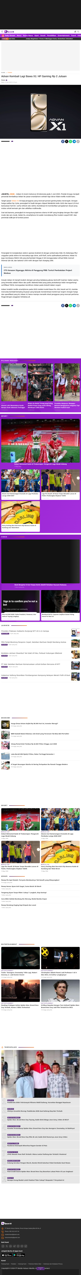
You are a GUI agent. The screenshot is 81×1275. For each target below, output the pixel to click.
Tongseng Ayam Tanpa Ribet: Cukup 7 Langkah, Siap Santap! (24, 893)
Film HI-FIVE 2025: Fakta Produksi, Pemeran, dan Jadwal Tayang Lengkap (19, 616)
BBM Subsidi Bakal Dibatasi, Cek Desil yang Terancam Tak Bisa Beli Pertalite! (40, 734)
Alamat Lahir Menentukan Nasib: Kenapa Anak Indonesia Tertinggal (13, 407)
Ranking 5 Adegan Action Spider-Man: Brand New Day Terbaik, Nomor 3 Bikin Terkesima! (20, 1006)
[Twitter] (66, 141)
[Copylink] (78, 141)
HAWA (3, 72)
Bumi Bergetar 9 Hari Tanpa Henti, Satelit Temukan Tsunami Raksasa (40, 585)
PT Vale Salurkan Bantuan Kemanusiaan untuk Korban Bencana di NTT (30, 664)
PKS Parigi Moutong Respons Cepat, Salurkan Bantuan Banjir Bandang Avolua (33, 642)
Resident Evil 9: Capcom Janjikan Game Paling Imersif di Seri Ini (58, 616)
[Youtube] (22, 1246)
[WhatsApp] (70, 141)
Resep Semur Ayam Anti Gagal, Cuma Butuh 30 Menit (21, 886)
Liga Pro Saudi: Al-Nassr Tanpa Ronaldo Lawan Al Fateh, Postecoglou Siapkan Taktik (59, 495)
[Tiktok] (25, 1246)
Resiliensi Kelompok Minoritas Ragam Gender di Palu (27, 1146)
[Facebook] (63, 141)
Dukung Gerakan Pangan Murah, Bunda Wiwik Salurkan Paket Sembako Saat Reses (38, 1163)
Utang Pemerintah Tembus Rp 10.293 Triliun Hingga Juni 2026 (34, 744)
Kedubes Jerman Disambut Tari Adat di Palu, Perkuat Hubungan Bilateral (31, 653)
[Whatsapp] (10, 1246)
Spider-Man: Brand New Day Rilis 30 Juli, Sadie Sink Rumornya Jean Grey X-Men (37, 1137)
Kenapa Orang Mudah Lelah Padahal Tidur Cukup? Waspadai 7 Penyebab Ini (35, 1180)
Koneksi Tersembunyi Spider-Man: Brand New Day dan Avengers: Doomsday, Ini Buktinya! (41, 1128)
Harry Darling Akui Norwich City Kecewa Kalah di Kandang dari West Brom (19, 527)
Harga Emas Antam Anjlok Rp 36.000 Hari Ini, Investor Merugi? (34, 724)
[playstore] (19, 1256)
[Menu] (2, 31)
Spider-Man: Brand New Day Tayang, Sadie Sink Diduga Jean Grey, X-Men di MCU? (38, 1120)
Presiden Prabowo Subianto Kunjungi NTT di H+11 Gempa (25, 631)
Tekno (9, 72)
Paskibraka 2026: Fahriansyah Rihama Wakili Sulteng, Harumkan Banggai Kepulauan (39, 1103)
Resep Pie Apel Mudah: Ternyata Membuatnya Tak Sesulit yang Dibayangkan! (30, 880)
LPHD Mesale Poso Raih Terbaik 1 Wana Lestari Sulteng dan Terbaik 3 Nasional (36, 1154)
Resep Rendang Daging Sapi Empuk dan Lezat (18, 905)
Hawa (3, 80)
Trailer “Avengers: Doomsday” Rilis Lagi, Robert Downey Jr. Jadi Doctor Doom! (19, 974)
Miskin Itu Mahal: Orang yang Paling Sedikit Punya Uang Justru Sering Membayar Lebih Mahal (40, 406)
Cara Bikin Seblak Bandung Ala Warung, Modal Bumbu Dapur (24, 899)
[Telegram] (74, 141)
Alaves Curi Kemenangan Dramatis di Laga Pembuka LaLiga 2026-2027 (20, 495)
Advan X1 (15, 201)
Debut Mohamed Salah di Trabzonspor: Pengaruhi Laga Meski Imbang (40, 464)
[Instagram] (18, 1246)
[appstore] (6, 1256)
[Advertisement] (40, 14)
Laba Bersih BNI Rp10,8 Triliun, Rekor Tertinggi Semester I (32, 754)
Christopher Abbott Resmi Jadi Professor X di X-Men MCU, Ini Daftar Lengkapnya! (59, 974)
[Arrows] (2, 379)
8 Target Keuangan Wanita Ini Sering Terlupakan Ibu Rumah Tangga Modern (39, 764)
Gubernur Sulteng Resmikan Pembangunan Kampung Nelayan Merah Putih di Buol (35, 675)
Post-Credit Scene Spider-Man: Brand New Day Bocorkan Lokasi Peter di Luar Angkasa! (40, 1172)
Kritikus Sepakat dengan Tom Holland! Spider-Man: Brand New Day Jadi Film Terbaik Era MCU (60, 1006)
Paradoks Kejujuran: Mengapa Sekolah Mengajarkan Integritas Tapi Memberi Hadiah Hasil (67, 406)
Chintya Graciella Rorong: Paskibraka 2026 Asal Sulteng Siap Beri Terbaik (34, 1111)
